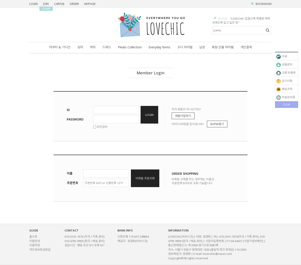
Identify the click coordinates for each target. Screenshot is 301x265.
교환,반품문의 (286, 74)
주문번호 (72, 183)
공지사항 (286, 81)
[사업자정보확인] (253, 241)
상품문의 (286, 64)
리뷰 (284, 56)
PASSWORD (75, 119)
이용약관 (34, 245)
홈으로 (33, 237)
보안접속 (101, 127)
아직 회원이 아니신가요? (186, 109)
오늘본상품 (288, 97)
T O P (286, 105)
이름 (69, 173)
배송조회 (286, 89)
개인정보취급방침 (39, 250)
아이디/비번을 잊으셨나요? (188, 124)
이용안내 (34, 241)
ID (68, 110)
